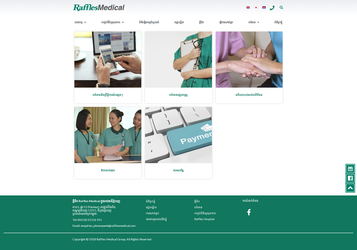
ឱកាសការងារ (108, 170)
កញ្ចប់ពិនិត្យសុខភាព (110, 22)
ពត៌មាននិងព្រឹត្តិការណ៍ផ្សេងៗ (108, 94)
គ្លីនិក (201, 22)
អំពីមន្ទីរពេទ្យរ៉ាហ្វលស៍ (149, 22)
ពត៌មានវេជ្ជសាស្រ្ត (178, 94)
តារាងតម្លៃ (178, 170)
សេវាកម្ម (78, 22)
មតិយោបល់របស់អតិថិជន (249, 94)
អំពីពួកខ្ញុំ (278, 22)
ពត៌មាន (251, 22)
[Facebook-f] (248, 212)
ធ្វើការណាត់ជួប (226, 22)
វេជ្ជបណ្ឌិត (179, 22)
